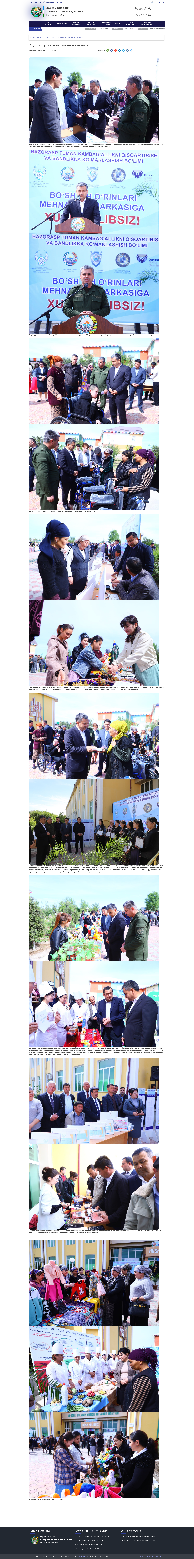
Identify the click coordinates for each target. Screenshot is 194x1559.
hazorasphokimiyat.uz (83, 1556)
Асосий (142, 1556)
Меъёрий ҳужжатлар (91, 23)
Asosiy (32, 37)
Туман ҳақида (62, 23)
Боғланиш (159, 1556)
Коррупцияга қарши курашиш (146, 23)
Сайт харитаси (36, 2)
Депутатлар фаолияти (106, 23)
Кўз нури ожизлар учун (53, 2)
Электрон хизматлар (76, 23)
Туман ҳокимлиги (47, 23)
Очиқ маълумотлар (131, 23)
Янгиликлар (42, 37)
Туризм (117, 23)
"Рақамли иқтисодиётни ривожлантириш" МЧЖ (138, 1536)
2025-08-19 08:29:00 (147, 1540)
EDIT (32, 1524)
